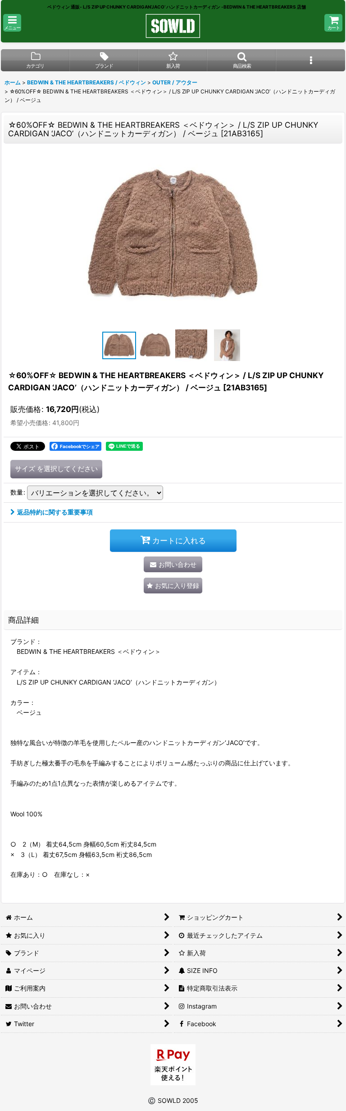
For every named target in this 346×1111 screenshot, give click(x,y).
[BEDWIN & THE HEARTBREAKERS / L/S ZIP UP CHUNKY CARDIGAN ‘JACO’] (173, 236)
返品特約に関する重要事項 (55, 512)
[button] (12, 23)
